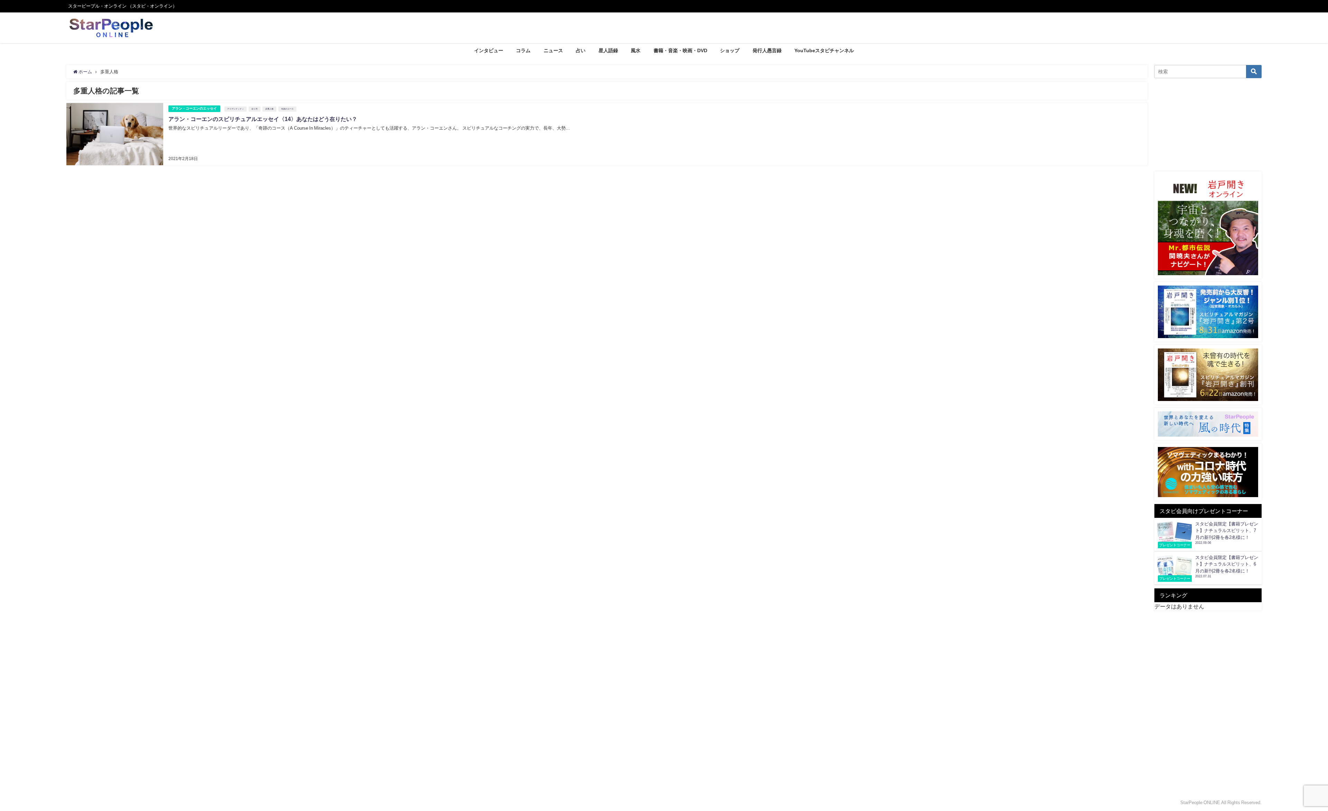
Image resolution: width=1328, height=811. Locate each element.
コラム (523, 50)
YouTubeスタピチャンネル (824, 50)
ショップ (729, 50)
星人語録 (608, 50)
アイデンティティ (235, 109)
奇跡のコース (287, 109)
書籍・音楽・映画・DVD (680, 50)
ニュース (553, 50)
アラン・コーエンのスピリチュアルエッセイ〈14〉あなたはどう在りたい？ (262, 119)
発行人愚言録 (767, 50)
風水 (635, 50)
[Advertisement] (1208, 125)
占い (580, 50)
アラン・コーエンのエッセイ (194, 108)
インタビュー (488, 50)
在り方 (254, 109)
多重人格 (269, 109)
